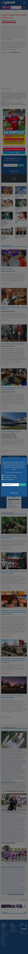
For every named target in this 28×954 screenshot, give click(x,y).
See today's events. (14, 492)
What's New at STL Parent (10, 477)
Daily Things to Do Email (9, 475)
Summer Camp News (8, 479)
